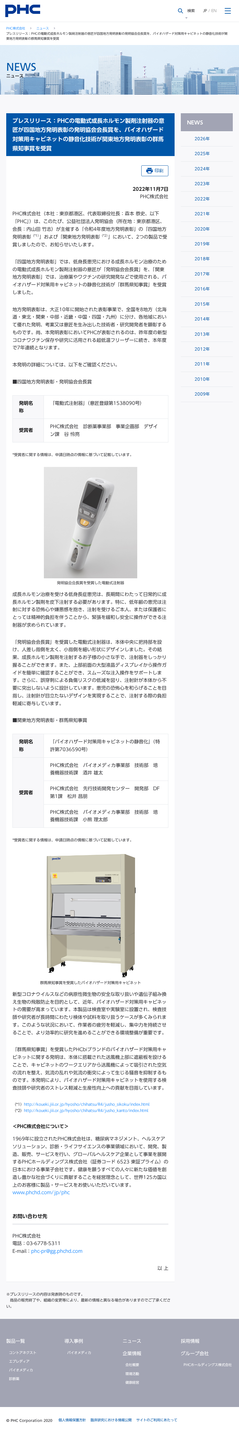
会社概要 (132, 1364)
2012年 (201, 349)
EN (214, 10)
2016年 (201, 289)
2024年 (201, 169)
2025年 (201, 154)
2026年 (201, 139)
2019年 (201, 244)
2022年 (201, 199)
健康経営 (132, 1382)
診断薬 (14, 1378)
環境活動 (132, 1373)
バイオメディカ (21, 1370)
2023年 (201, 184)
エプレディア (19, 1361)
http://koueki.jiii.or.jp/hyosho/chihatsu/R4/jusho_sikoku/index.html (86, 1104)
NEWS (195, 122)
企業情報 (132, 1353)
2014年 (201, 319)
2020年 (201, 229)
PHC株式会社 (15, 28)
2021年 (201, 214)
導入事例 (73, 1341)
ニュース (42, 28)
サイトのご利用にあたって (156, 1420)
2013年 (201, 334)
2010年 (201, 379)
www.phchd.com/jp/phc (41, 1192)
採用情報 (190, 1341)
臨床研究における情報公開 (111, 1420)
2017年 (201, 274)
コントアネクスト (22, 1352)
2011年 (201, 364)
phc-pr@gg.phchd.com (56, 1251)
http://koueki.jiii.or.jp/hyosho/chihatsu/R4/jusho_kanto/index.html (86, 1110)
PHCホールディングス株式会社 (208, 1364)
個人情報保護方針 (72, 1420)
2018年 (201, 259)
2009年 (201, 394)
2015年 (201, 304)
